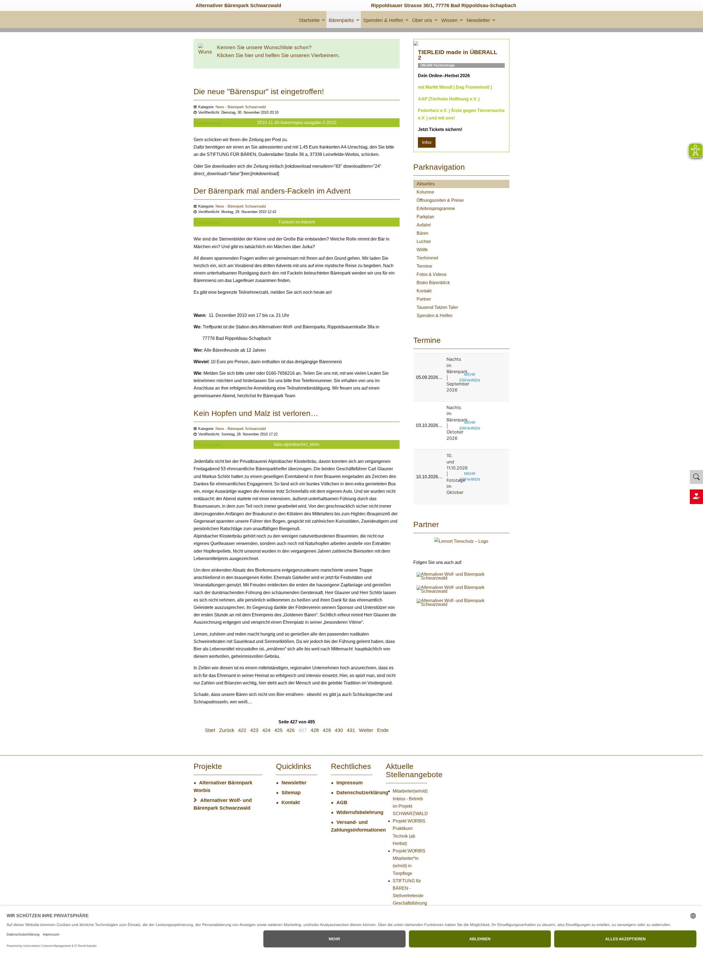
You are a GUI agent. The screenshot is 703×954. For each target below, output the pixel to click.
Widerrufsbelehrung (354, 812)
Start (210, 730)
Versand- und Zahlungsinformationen (351, 826)
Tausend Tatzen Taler (437, 307)
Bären (422, 233)
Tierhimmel (427, 258)
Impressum (349, 782)
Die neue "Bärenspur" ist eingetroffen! (259, 91)
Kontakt (424, 291)
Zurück (226, 730)
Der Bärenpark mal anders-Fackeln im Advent (272, 191)
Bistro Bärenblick (433, 282)
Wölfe (422, 249)
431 (351, 730)
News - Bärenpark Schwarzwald (241, 107)
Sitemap (291, 792)
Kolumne (425, 192)
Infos (426, 142)
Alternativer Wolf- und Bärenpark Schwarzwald (223, 804)
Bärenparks (341, 20)
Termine (424, 266)
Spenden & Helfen (383, 20)
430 (339, 730)
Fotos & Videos (432, 274)
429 (327, 730)
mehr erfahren (469, 377)
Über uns (422, 20)
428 (315, 730)
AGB (341, 802)
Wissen (449, 20)
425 (278, 730)
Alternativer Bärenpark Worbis (223, 786)
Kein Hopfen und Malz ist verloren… (256, 413)
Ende (383, 730)
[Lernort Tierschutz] (461, 541)
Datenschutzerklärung (354, 792)
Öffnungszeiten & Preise (440, 200)
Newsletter (478, 20)
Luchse (424, 241)
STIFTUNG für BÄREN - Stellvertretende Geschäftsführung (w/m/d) (410, 896)
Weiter (366, 730)
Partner (424, 299)
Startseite (309, 20)
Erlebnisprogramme (436, 208)
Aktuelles (426, 183)
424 (266, 730)
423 (254, 730)
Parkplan (425, 216)
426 (290, 730)
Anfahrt (424, 225)
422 (242, 730)
